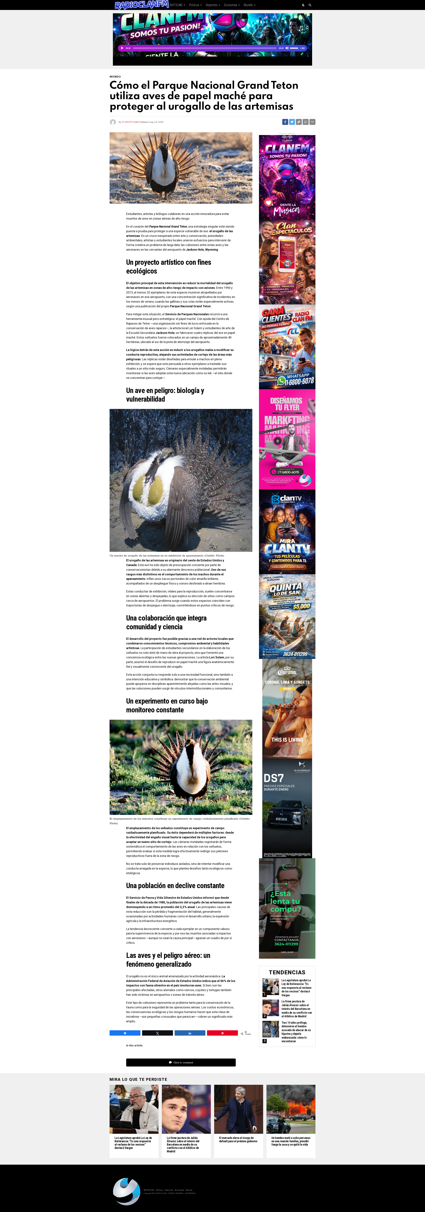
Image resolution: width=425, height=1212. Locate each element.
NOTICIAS (176, 5)
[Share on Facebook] (285, 122)
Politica (194, 5)
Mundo (248, 5)
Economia (230, 5)
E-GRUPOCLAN (130, 122)
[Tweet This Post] (292, 122)
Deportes (211, 5)
